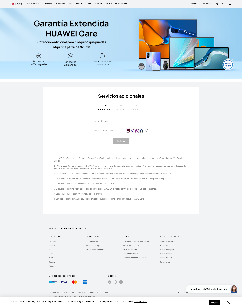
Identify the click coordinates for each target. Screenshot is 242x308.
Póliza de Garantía (130, 249)
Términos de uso (69, 292)
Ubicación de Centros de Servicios (136, 241)
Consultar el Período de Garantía (135, 258)
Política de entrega (93, 245)
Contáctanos (165, 262)
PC (50, 249)
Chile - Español (187, 292)
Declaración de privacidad (88, 292)
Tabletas (52, 253)
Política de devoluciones (95, 249)
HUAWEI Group (165, 245)
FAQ (87, 253)
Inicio (51, 228)
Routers (52, 262)
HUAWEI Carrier (166, 253)
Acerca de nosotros (167, 241)
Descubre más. (140, 301)
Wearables (53, 245)
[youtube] (115, 282)
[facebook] (109, 282)
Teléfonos (52, 241)
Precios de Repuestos (131, 245)
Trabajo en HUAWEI (167, 258)
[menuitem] (65, 241)
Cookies (105, 292)
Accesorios (53, 266)
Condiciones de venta (94, 241)
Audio (51, 258)
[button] (217, 4)
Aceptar (214, 302)
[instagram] (121, 282)
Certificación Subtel (131, 253)
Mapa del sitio (54, 292)
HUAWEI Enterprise (167, 249)
